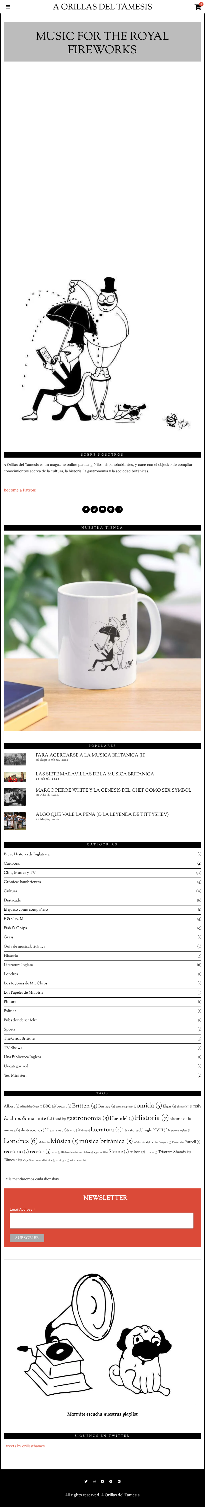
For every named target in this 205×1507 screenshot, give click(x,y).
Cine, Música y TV (20, 873)
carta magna (124, 1107)
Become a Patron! (20, 489)
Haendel (122, 1118)
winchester (78, 1160)
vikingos (62, 1160)
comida (148, 1105)
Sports (9, 1029)
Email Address (22, 1209)
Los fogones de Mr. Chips (25, 983)
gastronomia (87, 1118)
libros (85, 1131)
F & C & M (14, 919)
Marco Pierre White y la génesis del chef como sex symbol (113, 790)
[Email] (119, 509)
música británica (106, 1141)
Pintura (10, 1002)
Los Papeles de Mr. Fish (23, 993)
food (59, 1119)
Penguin (164, 1142)
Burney (106, 1106)
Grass (8, 937)
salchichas (85, 1152)
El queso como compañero (26, 910)
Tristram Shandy (174, 1152)
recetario (16, 1152)
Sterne (118, 1152)
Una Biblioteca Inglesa (22, 1057)
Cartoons (12, 864)
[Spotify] (110, 509)
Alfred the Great (31, 1107)
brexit (63, 1106)
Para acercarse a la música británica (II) (91, 755)
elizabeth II (184, 1107)
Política (10, 1011)
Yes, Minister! (15, 1076)
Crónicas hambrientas (22, 882)
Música (64, 1141)
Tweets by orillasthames (24, 1446)
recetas (40, 1152)
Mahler (44, 1142)
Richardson (69, 1152)
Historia (11, 956)
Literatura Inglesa (18, 965)
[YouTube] (102, 509)
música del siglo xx (146, 1142)
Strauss (151, 1152)
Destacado (12, 900)
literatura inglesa (179, 1131)
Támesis (13, 1160)
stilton (137, 1152)
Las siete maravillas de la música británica (95, 774)
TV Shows (13, 1048)
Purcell (192, 1142)
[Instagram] (94, 509)
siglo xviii (101, 1152)
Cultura (10, 891)
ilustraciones (33, 1130)
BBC (49, 1106)
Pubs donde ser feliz (20, 1020)
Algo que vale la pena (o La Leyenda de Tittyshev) (102, 815)
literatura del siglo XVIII (145, 1130)
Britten (85, 1106)
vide (52, 1160)
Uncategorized (16, 1066)
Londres (11, 974)
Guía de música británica (24, 947)
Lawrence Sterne (63, 1130)
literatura (106, 1130)
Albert (11, 1106)
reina (56, 1152)
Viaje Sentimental (34, 1160)
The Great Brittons (19, 1039)
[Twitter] (86, 509)
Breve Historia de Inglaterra (27, 854)
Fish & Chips (15, 928)
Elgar (169, 1106)
